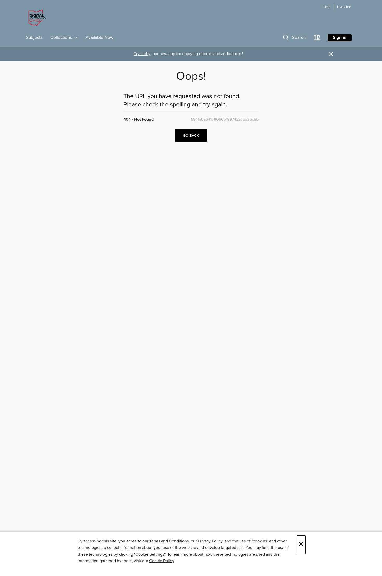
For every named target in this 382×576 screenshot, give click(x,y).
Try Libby (142, 54)
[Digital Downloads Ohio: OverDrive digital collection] (36, 18)
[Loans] (317, 39)
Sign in (339, 38)
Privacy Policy (210, 541)
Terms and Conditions (169, 541)
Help (327, 7)
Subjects (34, 38)
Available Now (99, 38)
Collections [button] (62, 38)
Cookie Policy (161, 561)
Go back (191, 135)
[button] (293, 39)
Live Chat (344, 7)
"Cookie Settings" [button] (149, 554)
